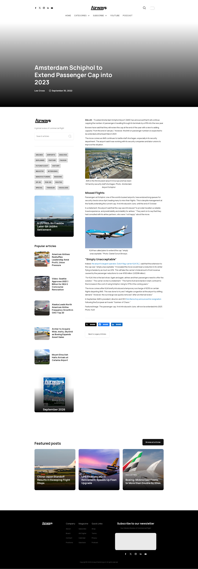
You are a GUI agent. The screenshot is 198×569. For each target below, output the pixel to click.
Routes (58, 182)
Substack (82, 542)
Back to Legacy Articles (97, 334)
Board (68, 533)
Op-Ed (38, 182)
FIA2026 (63, 160)
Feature (52, 160)
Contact (69, 538)
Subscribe (82, 529)
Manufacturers (43, 177)
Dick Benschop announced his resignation (143, 299)
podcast (128, 15)
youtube (115, 15)
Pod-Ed (48, 182)
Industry (40, 171)
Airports (51, 155)
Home (68, 15)
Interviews (53, 171)
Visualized (63, 188)
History (55, 166)
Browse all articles (153, 442)
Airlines (39, 155)
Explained (40, 160)
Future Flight (42, 166)
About (68, 529)
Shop (94, 529)
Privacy (94, 538)
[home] (99, 8)
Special (39, 188)
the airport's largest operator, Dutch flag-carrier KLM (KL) (116, 263)
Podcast (95, 542)
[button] (152, 8)
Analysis (63, 155)
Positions (69, 542)
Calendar (82, 538)
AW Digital (82, 533)
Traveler (51, 188)
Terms (94, 533)
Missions (58, 177)
